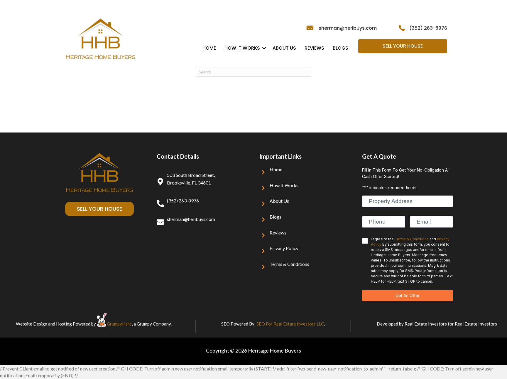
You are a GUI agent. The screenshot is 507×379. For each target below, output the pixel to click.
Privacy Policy (284, 248)
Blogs (340, 48)
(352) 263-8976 (428, 28)
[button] (264, 48)
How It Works (242, 48)
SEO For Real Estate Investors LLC (290, 323)
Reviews (314, 48)
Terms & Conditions (289, 264)
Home (209, 48)
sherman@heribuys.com (348, 28)
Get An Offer (408, 295)
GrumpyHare (119, 323)
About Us (284, 48)
